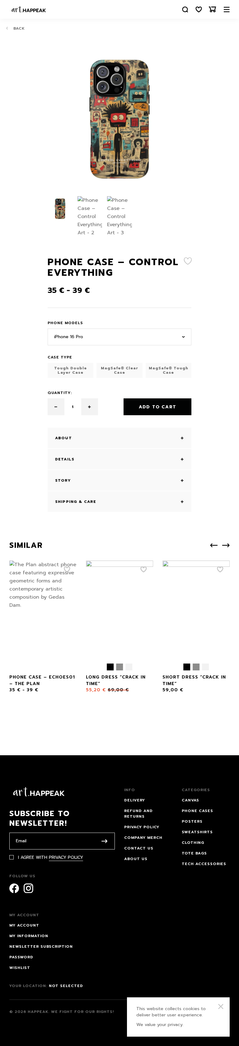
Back (18, 28)
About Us (136, 859)
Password (21, 957)
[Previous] (214, 545)
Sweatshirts (197, 832)
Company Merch (143, 837)
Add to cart (157, 407)
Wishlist (19, 968)
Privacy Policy (66, 857)
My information (28, 936)
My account (24, 925)
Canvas (190, 800)
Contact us (138, 848)
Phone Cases (197, 811)
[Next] (226, 545)
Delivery (134, 800)
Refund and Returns (138, 813)
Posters (192, 821)
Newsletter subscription (41, 946)
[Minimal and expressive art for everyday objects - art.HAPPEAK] (28, 9)
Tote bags (194, 853)
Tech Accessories (204, 864)
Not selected (66, 986)
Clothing (193, 842)
